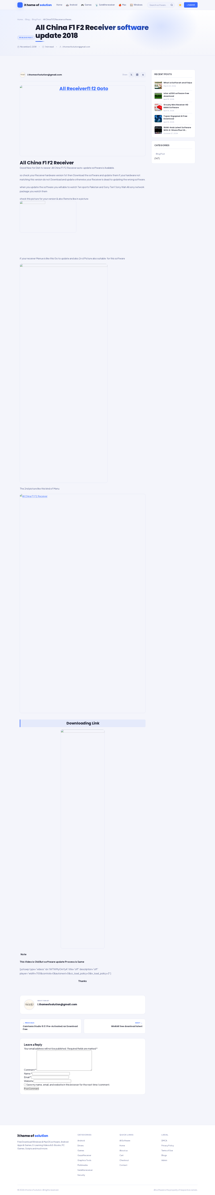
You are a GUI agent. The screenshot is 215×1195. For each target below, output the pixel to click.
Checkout (124, 1160)
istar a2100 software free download (176, 94)
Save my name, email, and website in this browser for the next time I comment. (68, 1084)
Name (28, 1073)
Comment (30, 1069)
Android (81, 1140)
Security (81, 1175)
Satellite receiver (85, 1170)
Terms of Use (167, 1150)
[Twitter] (131, 74)
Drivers (81, 1145)
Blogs (164, 1155)
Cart (121, 1155)
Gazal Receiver (84, 1155)
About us (123, 1150)
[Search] (172, 5)
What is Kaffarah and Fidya (178, 82)
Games (81, 1150)
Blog (27, 19)
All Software (124, 1140)
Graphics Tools (84, 1160)
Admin (164, 1160)
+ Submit (191, 5)
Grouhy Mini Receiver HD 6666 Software (176, 106)
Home (20, 19)
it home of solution (33, 1190)
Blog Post (36, 19)
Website (28, 1080)
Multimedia (83, 1165)
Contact (123, 1165)
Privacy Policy (167, 1145)
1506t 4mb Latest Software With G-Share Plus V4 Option (177, 128)
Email (27, 1077)
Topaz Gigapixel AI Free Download (175, 117)
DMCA (164, 1140)
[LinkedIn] (137, 74)
